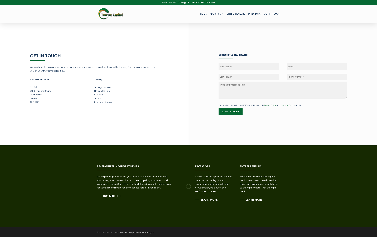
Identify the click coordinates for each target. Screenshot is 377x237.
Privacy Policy (270, 105)
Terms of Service (288, 105)
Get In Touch (272, 13)
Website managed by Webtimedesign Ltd (137, 232)
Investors (254, 13)
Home (203, 13)
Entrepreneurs (236, 13)
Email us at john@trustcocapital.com (188, 2)
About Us (215, 13)
